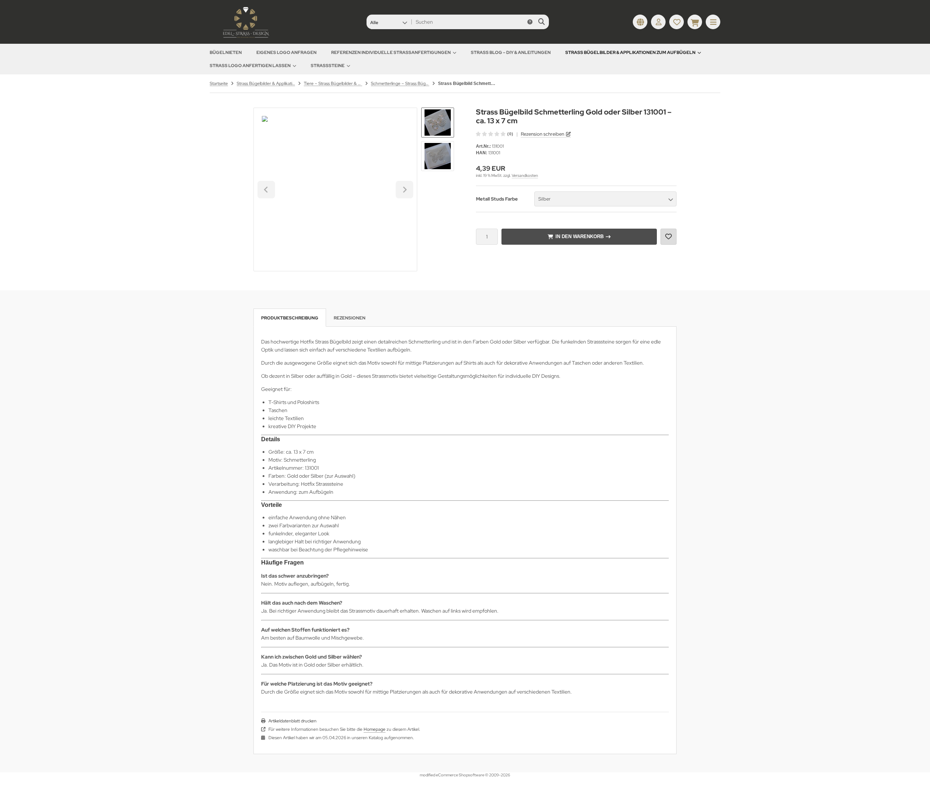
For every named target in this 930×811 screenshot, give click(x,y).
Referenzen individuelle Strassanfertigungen (391, 52)
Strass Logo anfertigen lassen (250, 66)
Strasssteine (328, 66)
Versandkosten (525, 175)
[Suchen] (541, 22)
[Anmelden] (658, 22)
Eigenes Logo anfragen (286, 52)
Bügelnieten (226, 52)
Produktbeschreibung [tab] (289, 318)
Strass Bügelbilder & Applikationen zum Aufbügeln (630, 52)
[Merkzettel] (676, 22)
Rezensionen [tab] (349, 318)
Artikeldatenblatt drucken (292, 721)
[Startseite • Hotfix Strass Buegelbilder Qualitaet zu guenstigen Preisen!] (246, 38)
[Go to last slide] (266, 189)
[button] (388, 22)
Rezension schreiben (542, 134)
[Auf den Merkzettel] (668, 236)
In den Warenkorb (579, 236)
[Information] (530, 22)
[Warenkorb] (694, 22)
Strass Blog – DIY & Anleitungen (511, 52)
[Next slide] (404, 189)
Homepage (374, 729)
